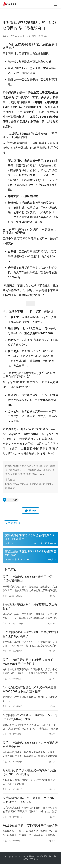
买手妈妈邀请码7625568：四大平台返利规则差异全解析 (30, 744)
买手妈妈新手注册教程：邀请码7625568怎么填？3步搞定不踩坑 (30, 717)
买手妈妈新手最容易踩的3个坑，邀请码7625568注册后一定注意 (28, 662)
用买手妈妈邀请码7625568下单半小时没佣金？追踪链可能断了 (30, 634)
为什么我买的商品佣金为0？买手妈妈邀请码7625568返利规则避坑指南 (29, 689)
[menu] (55, 4)
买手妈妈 (12, 499)
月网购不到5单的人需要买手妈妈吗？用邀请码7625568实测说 (29, 772)
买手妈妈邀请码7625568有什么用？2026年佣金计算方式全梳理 (29, 800)
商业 (34, 35)
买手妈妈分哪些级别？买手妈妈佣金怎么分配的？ (30, 606)
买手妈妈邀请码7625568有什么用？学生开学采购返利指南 (30, 578)
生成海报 (12, 522)
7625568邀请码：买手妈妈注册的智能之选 (30, 825)
